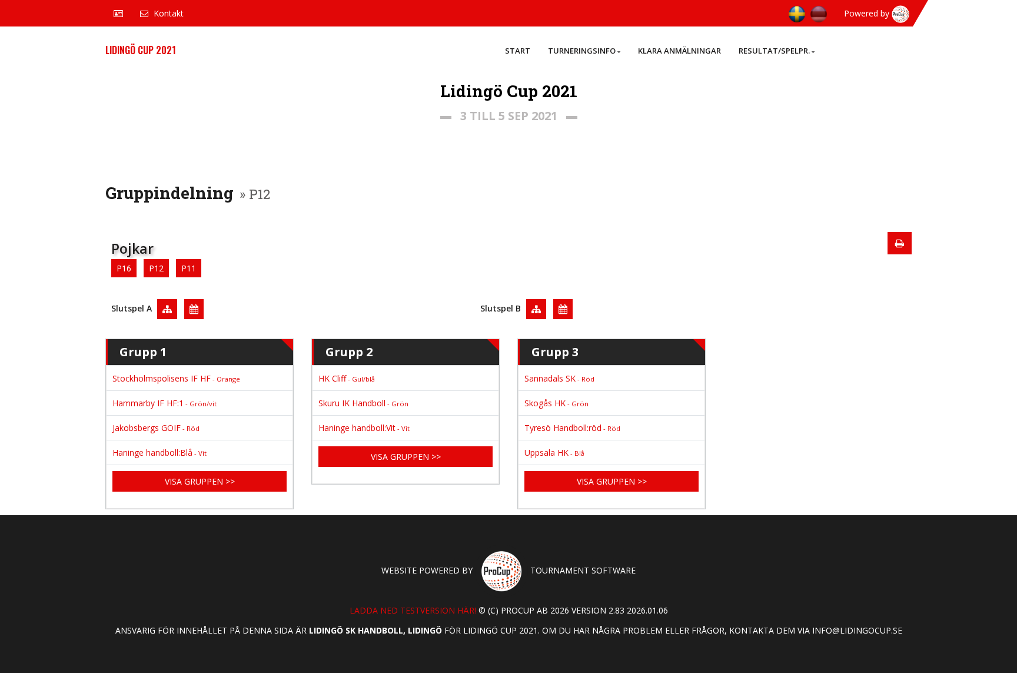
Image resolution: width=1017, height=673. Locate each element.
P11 (188, 268)
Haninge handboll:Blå (159, 452)
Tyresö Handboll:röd (572, 427)
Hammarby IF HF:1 (164, 403)
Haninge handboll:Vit (364, 427)
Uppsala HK (554, 452)
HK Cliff (346, 378)
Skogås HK (556, 403)
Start (517, 50)
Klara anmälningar (679, 50)
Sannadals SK (559, 378)
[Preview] (900, 243)
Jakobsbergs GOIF (156, 427)
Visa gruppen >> (200, 481)
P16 (124, 268)
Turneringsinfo (582, 50)
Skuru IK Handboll (363, 403)
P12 (156, 268)
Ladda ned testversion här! (413, 610)
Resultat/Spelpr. (774, 50)
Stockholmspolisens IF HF (176, 378)
